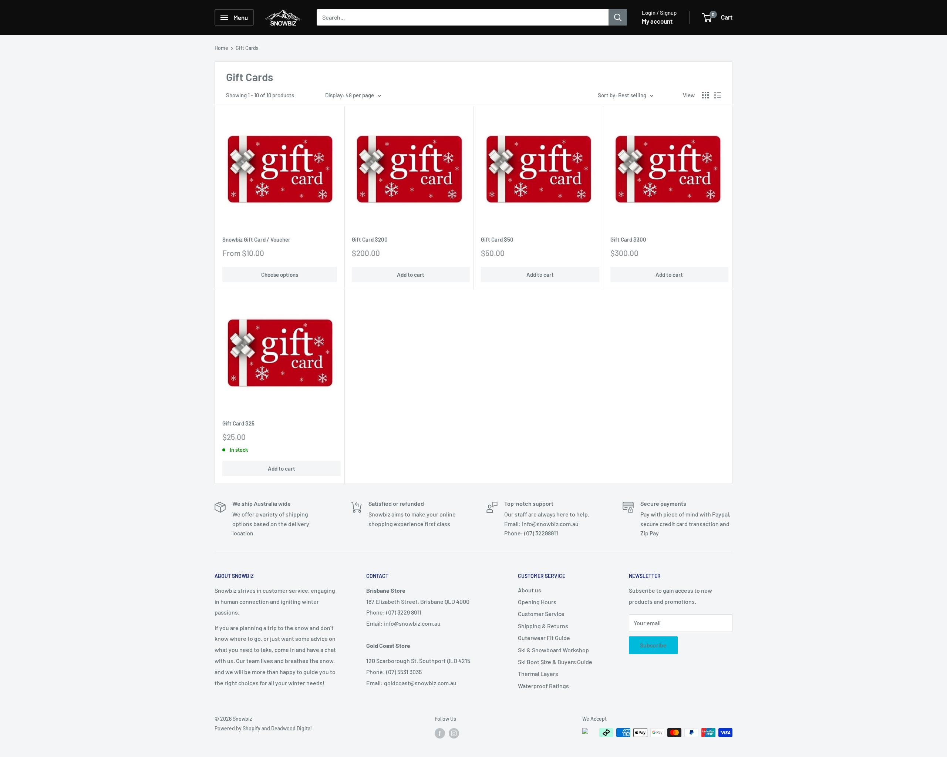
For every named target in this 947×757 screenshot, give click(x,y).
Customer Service (541, 613)
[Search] (618, 17)
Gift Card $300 (628, 239)
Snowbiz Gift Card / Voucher (256, 239)
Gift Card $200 (370, 239)
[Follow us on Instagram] (454, 733)
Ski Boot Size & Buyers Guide (555, 661)
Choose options (279, 274)
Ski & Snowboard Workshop (553, 649)
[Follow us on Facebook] (440, 733)
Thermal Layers (538, 673)
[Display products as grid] (705, 95)
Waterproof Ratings (543, 685)
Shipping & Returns (543, 625)
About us (529, 589)
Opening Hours (537, 601)
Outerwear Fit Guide (544, 637)
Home (221, 48)
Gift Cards (247, 48)
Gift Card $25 (238, 423)
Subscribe (653, 645)
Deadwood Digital (291, 728)
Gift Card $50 (497, 239)
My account (657, 21)
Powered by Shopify (237, 728)
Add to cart (410, 274)
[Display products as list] (717, 95)
